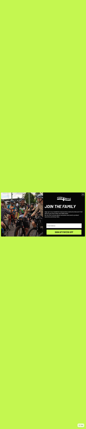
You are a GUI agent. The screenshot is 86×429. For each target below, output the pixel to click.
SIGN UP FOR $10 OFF (64, 232)
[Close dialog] (83, 194)
